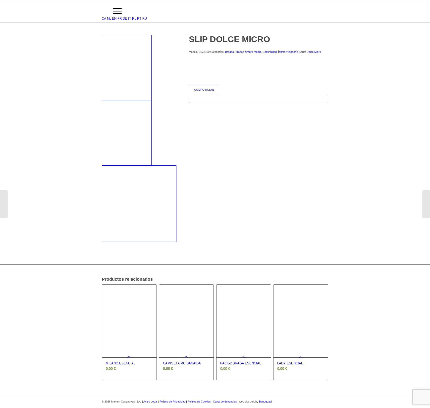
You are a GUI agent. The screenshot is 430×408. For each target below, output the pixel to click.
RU (144, 18)
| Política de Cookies (199, 401)
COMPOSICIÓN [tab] (204, 89)
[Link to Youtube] (324, 401)
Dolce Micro (314, 51)
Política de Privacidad (173, 401)
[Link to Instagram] (317, 401)
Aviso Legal (150, 401)
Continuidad (270, 51)
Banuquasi (265, 401)
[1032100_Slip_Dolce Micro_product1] (127, 67)
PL (134, 18)
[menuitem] (104, 11)
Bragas (229, 51)
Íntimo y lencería (288, 51)
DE (125, 18)
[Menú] (117, 11)
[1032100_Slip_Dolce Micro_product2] (127, 133)
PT (139, 18)
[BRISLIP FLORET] (426, 204)
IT (129, 18)
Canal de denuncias (225, 401)
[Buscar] (104, 11)
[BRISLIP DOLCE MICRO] (4, 204)
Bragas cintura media (248, 51)
